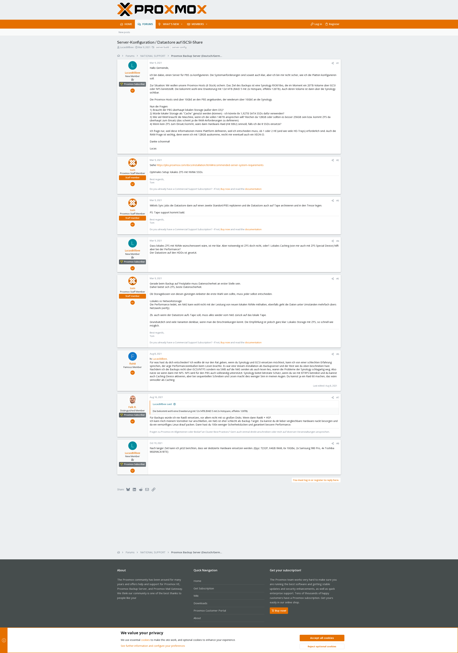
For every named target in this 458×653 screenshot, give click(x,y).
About (197, 618)
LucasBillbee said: (162, 404)
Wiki (196, 595)
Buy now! (280, 610)
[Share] (332, 63)
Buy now (225, 189)
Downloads (200, 603)
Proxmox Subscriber (134, 84)
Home (197, 581)
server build (162, 47)
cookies (145, 640)
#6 (337, 354)
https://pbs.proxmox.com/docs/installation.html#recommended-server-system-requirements (210, 165)
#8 (337, 443)
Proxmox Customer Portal (210, 610)
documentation (253, 189)
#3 (337, 200)
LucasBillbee (127, 47)
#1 (337, 63)
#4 (337, 241)
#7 (337, 397)
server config (179, 47)
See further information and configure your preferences (153, 645)
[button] (181, 24)
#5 (337, 278)
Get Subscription (204, 588)
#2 (337, 160)
